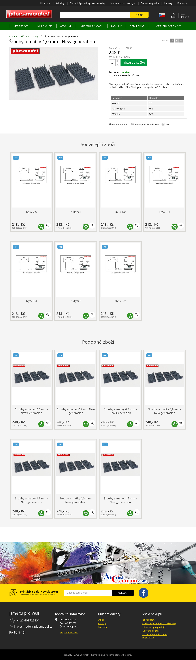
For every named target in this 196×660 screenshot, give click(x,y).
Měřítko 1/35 (25, 36)
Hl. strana (45, 3)
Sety (36, 36)
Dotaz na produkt (120, 124)
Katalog (168, 3)
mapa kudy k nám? (69, 632)
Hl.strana (13, 36)
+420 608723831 (28, 620)
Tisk (167, 124)
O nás (101, 619)
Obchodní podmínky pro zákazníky (87, 3)
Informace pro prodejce (123, 3)
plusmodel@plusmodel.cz (34, 626)
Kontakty (182, 3)
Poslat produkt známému (147, 124)
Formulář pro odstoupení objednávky (154, 636)
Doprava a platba (150, 3)
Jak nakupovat (149, 619)
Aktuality (60, 3)
